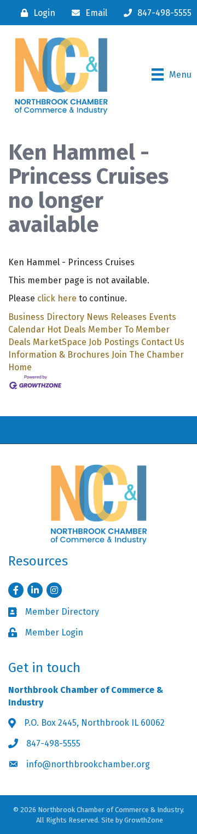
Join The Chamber (148, 354)
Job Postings (114, 342)
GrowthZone (143, 820)
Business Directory (46, 317)
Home (20, 367)
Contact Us (162, 342)
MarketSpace (59, 342)
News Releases (116, 317)
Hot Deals (66, 329)
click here (57, 298)
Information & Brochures (58, 354)
